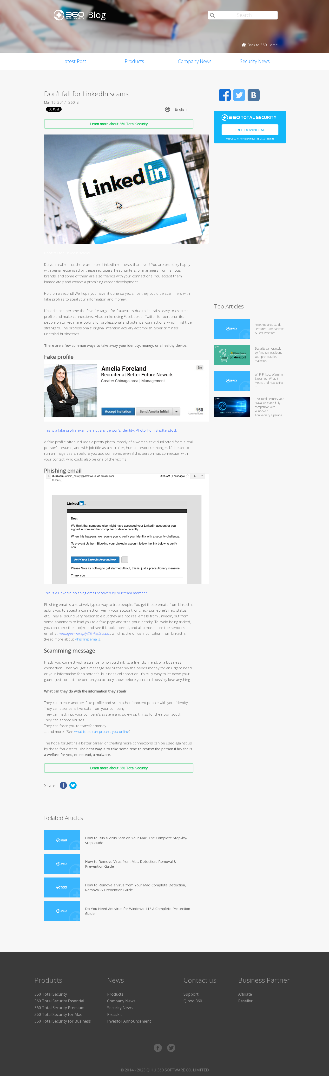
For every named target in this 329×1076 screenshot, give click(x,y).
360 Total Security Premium (59, 1007)
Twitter (239, 95)
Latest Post (74, 61)
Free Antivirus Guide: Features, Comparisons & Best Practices (269, 329)
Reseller (245, 1001)
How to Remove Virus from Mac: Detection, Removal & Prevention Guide (130, 864)
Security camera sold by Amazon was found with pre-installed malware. (269, 354)
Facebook (225, 95)
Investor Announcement (129, 1021)
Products (134, 61)
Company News (194, 61)
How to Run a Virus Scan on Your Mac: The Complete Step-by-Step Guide (136, 840)
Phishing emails (87, 639)
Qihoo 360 (193, 1001)
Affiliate (245, 994)
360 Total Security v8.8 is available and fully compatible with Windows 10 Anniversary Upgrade (269, 407)
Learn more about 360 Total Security (119, 124)
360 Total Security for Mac (58, 1014)
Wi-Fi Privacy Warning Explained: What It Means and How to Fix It (269, 380)
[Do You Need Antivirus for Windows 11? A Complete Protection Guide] (62, 911)
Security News (255, 61)
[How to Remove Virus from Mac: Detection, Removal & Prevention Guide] (62, 864)
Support (191, 994)
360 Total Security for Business (62, 1021)
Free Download (250, 129)
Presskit (114, 1014)
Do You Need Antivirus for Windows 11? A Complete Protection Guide (137, 911)
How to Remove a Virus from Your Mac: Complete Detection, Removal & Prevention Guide (135, 887)
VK (254, 95)
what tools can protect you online (101, 731)
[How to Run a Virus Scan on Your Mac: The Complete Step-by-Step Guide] (62, 840)
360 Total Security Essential (59, 1001)
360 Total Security (50, 994)
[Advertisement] (250, 225)
